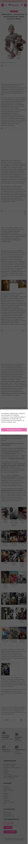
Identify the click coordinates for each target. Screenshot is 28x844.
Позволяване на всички (14, 430)
